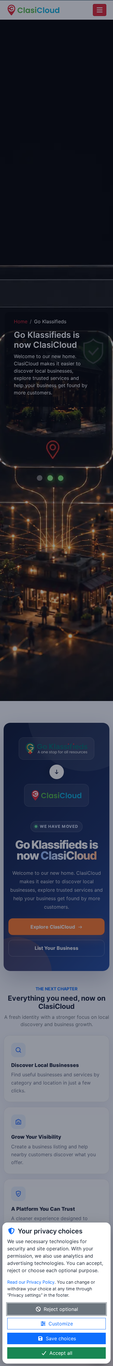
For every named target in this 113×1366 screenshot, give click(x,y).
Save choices (61, 1338)
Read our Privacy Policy (31, 1282)
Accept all (60, 1353)
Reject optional (61, 1309)
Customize (61, 1324)
